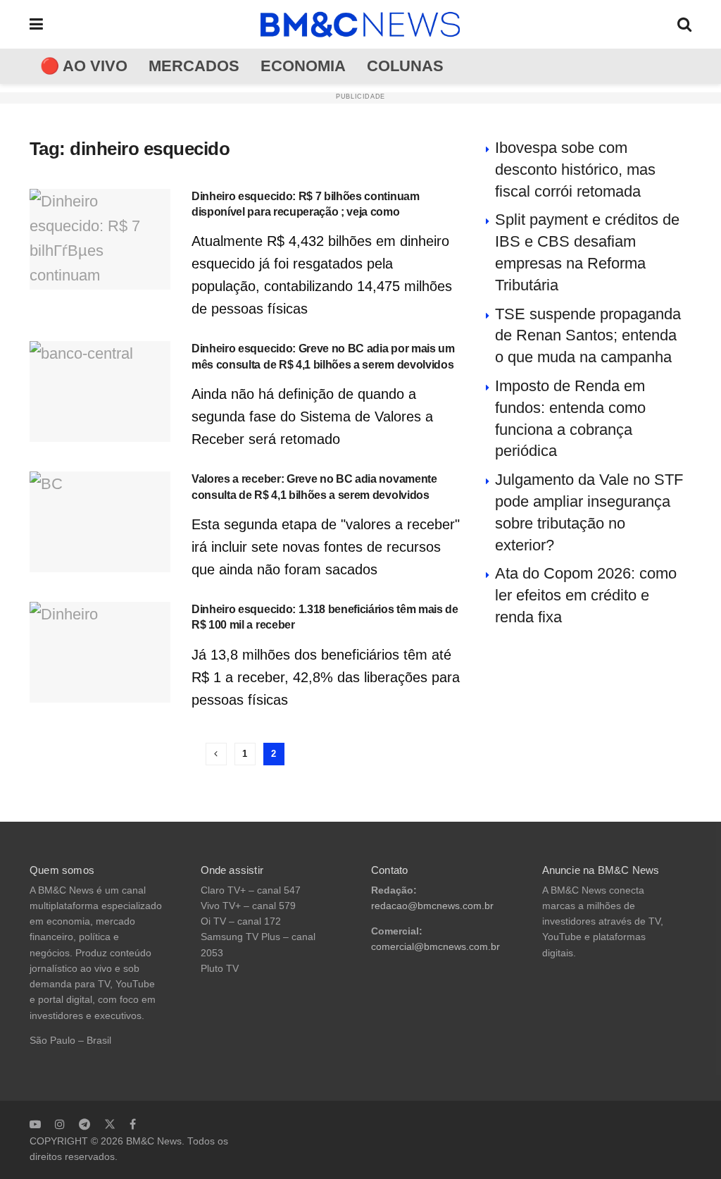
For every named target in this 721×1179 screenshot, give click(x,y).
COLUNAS (405, 66)
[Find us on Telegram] (84, 1124)
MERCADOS (194, 66)
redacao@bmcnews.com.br (432, 906)
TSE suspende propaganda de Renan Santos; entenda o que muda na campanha (588, 335)
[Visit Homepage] (360, 25)
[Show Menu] (36, 24)
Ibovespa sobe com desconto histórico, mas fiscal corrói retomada (575, 169)
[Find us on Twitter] (109, 1124)
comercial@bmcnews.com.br (435, 947)
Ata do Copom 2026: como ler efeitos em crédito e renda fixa (586, 595)
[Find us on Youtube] (35, 1124)
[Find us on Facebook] (133, 1124)
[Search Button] (684, 24)
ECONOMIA (303, 66)
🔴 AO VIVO (83, 66)
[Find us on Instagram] (60, 1124)
